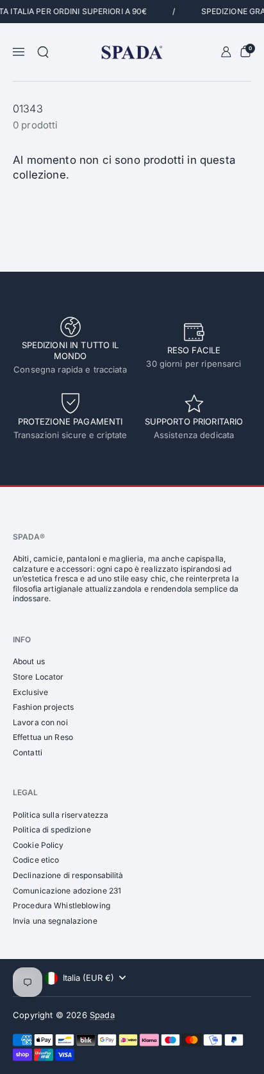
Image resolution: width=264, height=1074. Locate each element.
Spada (102, 1015)
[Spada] (131, 52)
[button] (43, 52)
